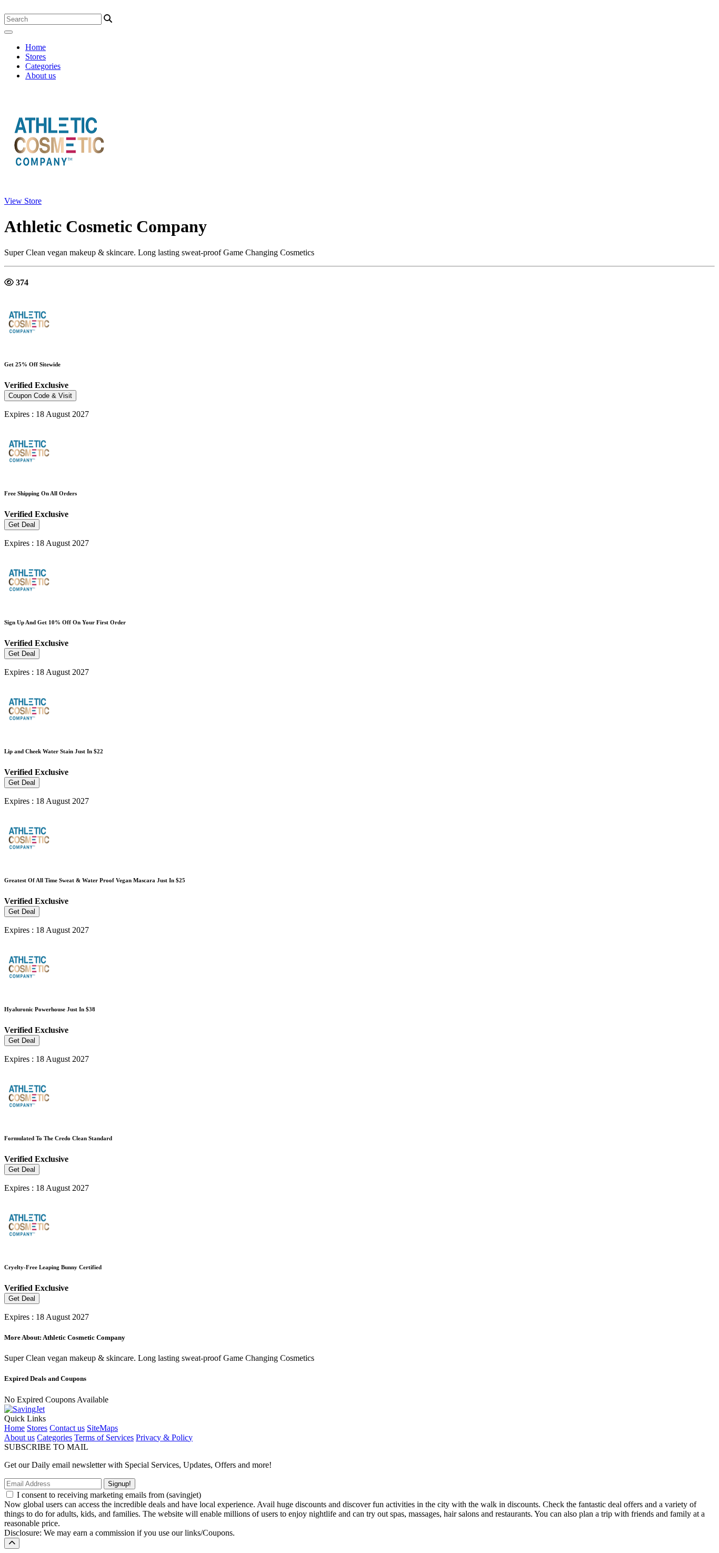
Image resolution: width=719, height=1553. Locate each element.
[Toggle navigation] (8, 32)
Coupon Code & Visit (40, 396)
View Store (23, 200)
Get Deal (21, 525)
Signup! (119, 1484)
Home (35, 47)
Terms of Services (104, 1437)
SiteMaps (102, 1427)
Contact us (67, 1427)
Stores (35, 56)
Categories (43, 66)
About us (40, 75)
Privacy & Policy (164, 1437)
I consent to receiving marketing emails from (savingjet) (109, 1494)
